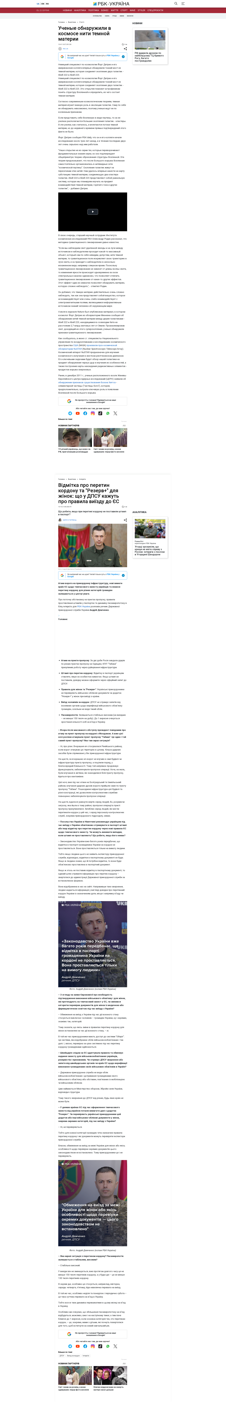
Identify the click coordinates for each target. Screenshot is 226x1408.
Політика (93, 10)
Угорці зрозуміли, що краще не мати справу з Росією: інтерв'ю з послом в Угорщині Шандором (150, 550)
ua (38, 4)
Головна (61, 22)
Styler (141, 10)
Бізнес (105, 10)
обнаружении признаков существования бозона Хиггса (87, 382)
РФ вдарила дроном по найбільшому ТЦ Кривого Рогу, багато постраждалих (149, 57)
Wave (132, 10)
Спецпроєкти (155, 10)
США (75, 345)
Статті (81, 22)
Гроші (114, 16)
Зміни (122, 16)
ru (47, 4)
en (42, 4)
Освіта (107, 16)
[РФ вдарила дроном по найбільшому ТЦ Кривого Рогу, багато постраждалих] (150, 40)
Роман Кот (139, 541)
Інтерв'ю (82, 479)
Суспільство (97, 16)
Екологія (130, 16)
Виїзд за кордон (73, 1356)
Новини (67, 10)
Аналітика (80, 10)
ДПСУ (62, 1356)
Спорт (124, 10)
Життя (114, 10)
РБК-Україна (83, 606)
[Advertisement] (92, 639)
